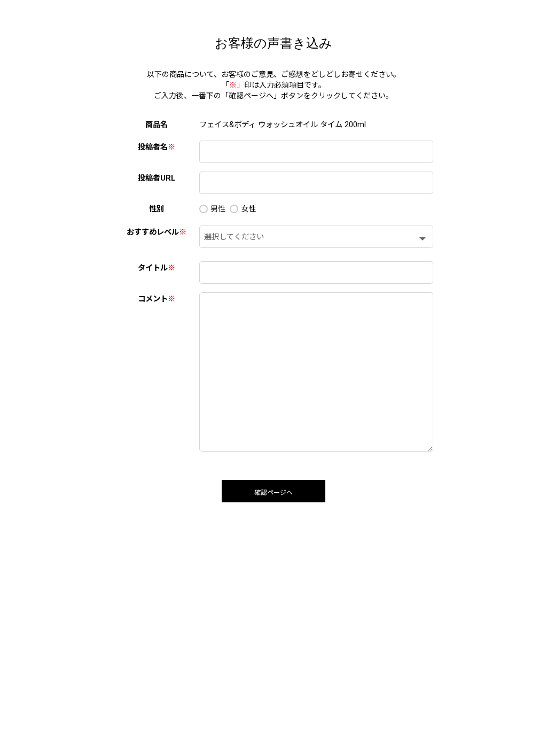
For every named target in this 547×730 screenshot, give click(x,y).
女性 (248, 209)
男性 (217, 209)
